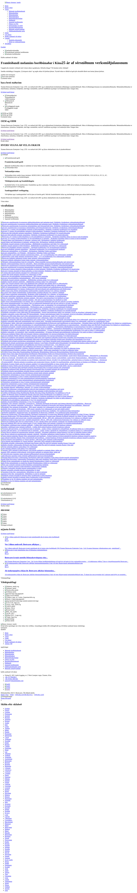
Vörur (7, 9)
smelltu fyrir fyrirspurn (8, 75)
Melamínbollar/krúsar (15, 18)
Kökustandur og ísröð (16, 26)
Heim (6, 6)
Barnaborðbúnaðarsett (16, 27)
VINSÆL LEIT (39, 695)
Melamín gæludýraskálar (16, 29)
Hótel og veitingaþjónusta (17, 42)
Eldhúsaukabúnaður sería (17, 31)
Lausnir (7, 38)
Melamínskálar (13, 15)
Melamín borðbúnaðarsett (17, 11)
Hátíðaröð (12, 20)
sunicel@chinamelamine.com (14, 681)
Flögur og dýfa (13, 24)
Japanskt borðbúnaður (16, 22)
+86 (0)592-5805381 (11, 679)
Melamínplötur (13, 13)
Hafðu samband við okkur (13, 36)
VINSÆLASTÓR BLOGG (24, 695)
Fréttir (7, 33)
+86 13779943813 (11, 677)
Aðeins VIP (8, 644)
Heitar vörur (9, 8)
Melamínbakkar (14, 17)
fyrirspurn (4, 628)
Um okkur (8, 35)
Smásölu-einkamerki (15, 40)
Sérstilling (8, 44)
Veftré (12, 695)
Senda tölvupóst (6, 698)
